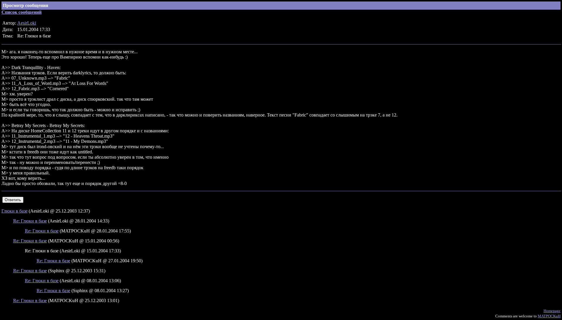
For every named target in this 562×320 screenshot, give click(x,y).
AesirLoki (26, 22)
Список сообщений (21, 12)
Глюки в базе (14, 210)
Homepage (552, 311)
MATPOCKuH (549, 316)
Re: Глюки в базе (30, 220)
